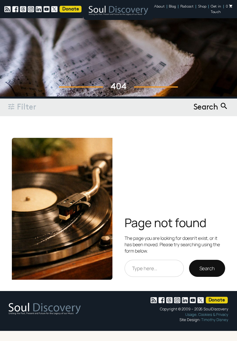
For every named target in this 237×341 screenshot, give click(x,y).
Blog (172, 6)
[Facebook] (16, 9)
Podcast (187, 6)
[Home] (118, 11)
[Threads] (24, 9)
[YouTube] (47, 9)
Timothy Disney (214, 319)
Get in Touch (216, 9)
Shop (202, 6)
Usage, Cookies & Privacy (206, 314)
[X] (55, 9)
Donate (70, 9)
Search (207, 268)
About (159, 6)
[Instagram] (32, 9)
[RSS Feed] (8, 9)
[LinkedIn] (39, 9)
